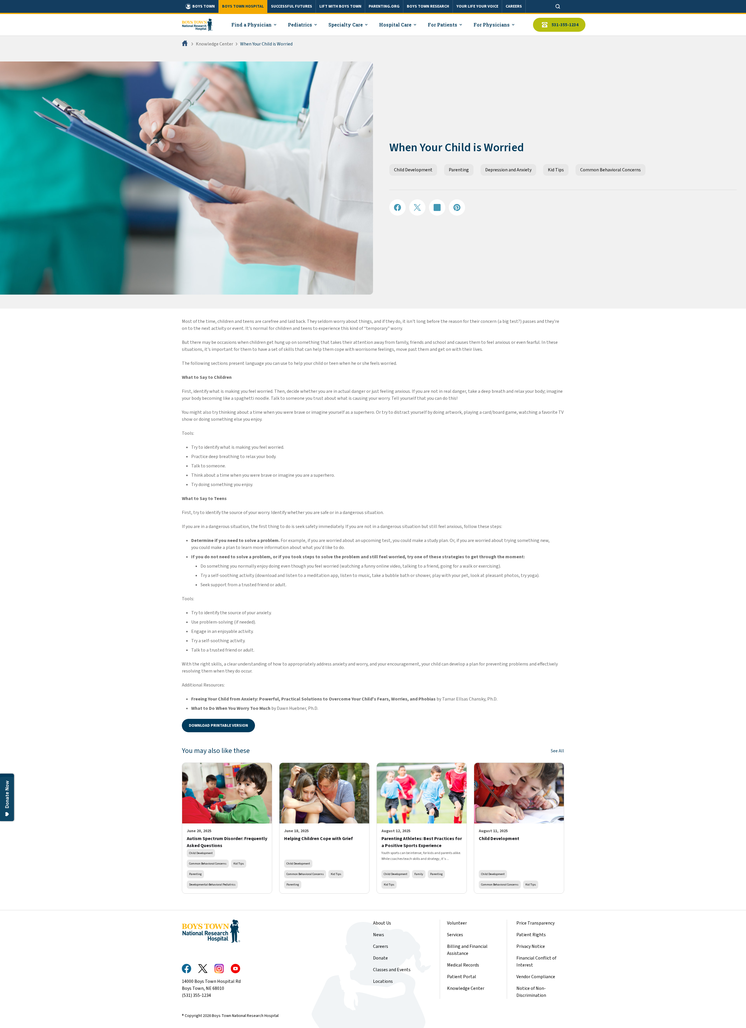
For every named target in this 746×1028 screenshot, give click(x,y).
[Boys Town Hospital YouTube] (235, 968)
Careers (380, 946)
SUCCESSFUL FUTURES (291, 6)
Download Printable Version (218, 725)
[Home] (185, 44)
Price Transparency (535, 923)
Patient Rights (531, 935)
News (378, 935)
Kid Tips (556, 170)
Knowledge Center (214, 44)
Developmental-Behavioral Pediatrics (212, 884)
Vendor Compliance (535, 977)
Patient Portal (461, 977)
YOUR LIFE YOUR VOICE (477, 6)
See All (557, 751)
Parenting (459, 170)
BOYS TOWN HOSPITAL (243, 6)
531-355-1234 (565, 25)
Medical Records (463, 965)
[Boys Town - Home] (197, 25)
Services (455, 935)
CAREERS (514, 6)
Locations (383, 981)
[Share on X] (417, 207)
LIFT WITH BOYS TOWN (340, 6)
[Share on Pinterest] (457, 207)
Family (418, 874)
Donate (380, 958)
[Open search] (557, 6)
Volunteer (457, 923)
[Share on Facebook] (397, 207)
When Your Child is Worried (266, 44)
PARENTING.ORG (384, 6)
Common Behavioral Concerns (610, 170)
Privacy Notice (530, 946)
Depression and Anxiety (508, 170)
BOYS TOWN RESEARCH (428, 6)
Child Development (413, 170)
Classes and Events (392, 970)
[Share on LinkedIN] (437, 207)
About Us (382, 923)
